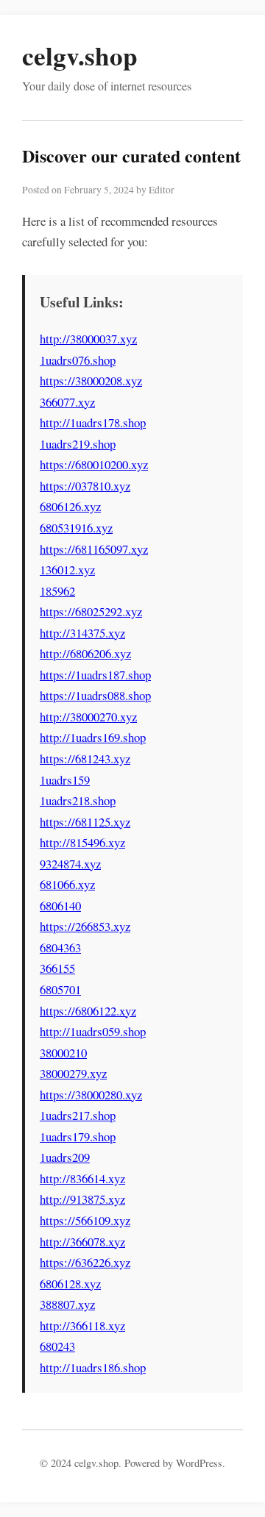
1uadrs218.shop (78, 800)
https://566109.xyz (85, 1220)
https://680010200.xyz (94, 464)
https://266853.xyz (85, 926)
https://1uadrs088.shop (95, 695)
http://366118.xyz (82, 1325)
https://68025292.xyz (91, 611)
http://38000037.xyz (88, 338)
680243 (57, 1346)
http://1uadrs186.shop (93, 1367)
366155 (57, 968)
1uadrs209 (65, 1157)
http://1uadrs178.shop (93, 422)
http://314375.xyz (82, 632)
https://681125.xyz (85, 821)
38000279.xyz (73, 1073)
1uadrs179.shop (78, 1136)
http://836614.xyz (82, 1178)
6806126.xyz (70, 506)
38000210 (63, 1052)
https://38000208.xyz (91, 380)
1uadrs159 (65, 779)
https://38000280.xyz (91, 1094)
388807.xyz (67, 1304)
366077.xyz (67, 401)
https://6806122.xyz (88, 1010)
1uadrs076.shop (78, 359)
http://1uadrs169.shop (93, 737)
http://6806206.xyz (85, 653)
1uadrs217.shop (78, 1115)
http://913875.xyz (82, 1199)
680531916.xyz (76, 527)
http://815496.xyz (82, 842)
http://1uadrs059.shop (93, 1031)
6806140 (60, 905)
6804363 (60, 947)
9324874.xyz (70, 863)
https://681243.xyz (85, 758)
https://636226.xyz (85, 1262)
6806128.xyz (70, 1283)
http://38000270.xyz (88, 716)
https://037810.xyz (85, 485)
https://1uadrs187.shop (95, 674)
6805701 (60, 989)
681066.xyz (67, 884)
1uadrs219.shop (78, 443)
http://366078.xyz (82, 1241)
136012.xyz (67, 569)
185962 (57, 590)
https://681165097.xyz (94, 548)
